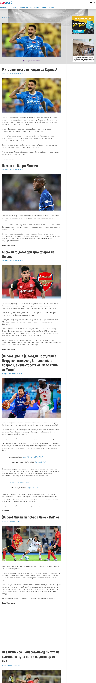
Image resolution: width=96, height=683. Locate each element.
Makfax (12, 73)
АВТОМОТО (34, 7)
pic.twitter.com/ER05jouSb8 (19, 483)
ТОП (8, 73)
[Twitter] (94, 2)
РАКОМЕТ (13, 7)
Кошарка (5, 373)
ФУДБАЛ (3, 7)
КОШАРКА (24, 7)
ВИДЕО (51, 7)
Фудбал (4, 73)
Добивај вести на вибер (31, 61)
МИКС (44, 7)
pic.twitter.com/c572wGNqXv (33, 457)
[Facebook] (91, 2)
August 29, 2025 (40, 462)
